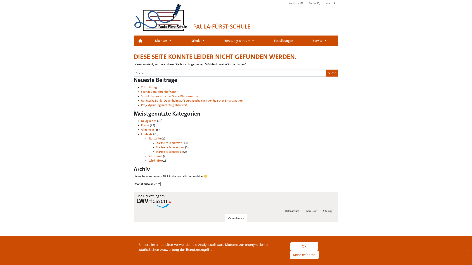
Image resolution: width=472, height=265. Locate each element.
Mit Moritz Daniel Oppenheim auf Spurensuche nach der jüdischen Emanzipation (192, 101)
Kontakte (147, 134)
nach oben (238, 218)
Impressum (311, 211)
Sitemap (327, 211)
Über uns (161, 41)
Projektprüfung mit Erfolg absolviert (164, 105)
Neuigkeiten (149, 121)
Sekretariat (155, 156)
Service (317, 41)
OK (304, 246)
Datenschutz (292, 211)
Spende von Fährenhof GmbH (159, 92)
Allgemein (147, 130)
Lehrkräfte (155, 160)
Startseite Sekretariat (169, 152)
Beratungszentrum (237, 41)
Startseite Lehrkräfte (169, 143)
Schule (195, 41)
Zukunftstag (149, 87)
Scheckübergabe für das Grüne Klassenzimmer (170, 96)
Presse (145, 125)
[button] (314, 3)
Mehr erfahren (304, 255)
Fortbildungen (283, 41)
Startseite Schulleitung (170, 147)
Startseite (140, 40)
